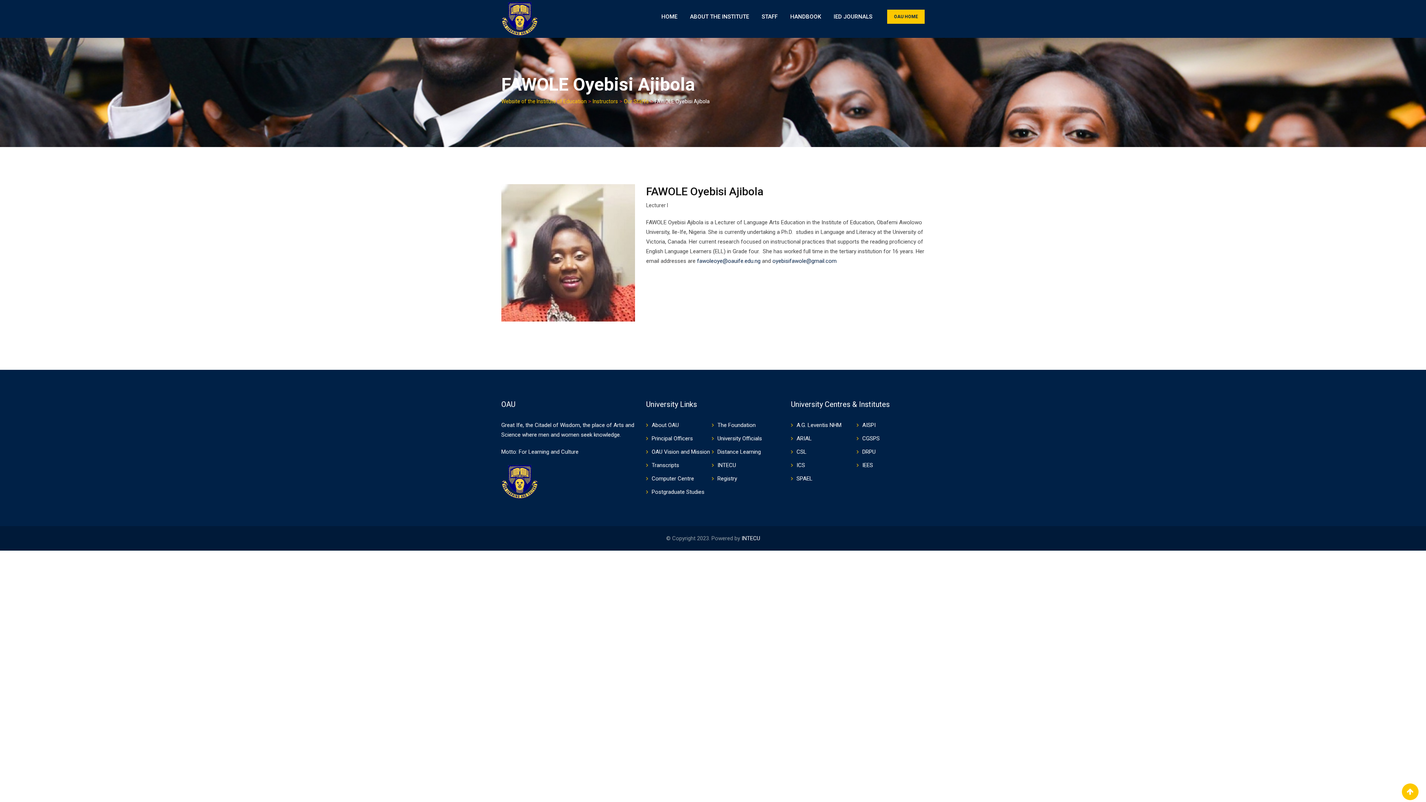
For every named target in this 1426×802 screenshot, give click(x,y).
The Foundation (736, 425)
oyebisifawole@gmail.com (804, 261)
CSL (802, 452)
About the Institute (719, 16)
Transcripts (665, 465)
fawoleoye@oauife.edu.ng (729, 261)
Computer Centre (673, 478)
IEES (867, 465)
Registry (727, 478)
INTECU (726, 465)
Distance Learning (739, 452)
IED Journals (853, 16)
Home (669, 16)
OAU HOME (906, 16)
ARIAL (804, 438)
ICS (801, 465)
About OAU (665, 425)
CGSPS (871, 438)
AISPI (869, 425)
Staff (770, 16)
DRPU (869, 452)
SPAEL (805, 478)
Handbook (805, 16)
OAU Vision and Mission (681, 452)
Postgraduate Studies (678, 492)
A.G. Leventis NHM (819, 425)
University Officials (739, 438)
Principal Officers (672, 438)
